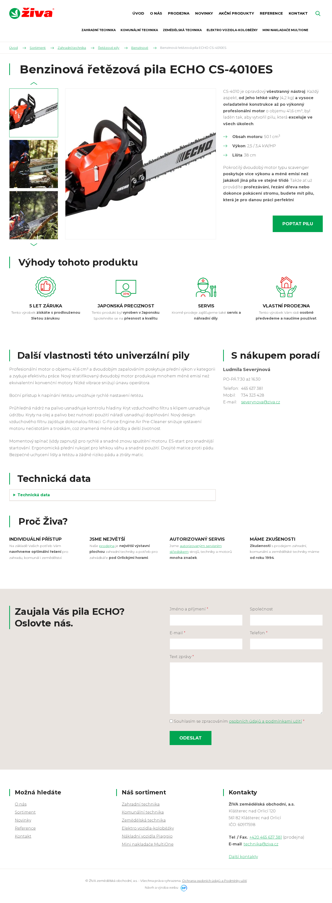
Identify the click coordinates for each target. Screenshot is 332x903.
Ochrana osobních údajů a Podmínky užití (214, 881)
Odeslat (190, 738)
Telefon (259, 633)
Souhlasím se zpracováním (239, 721)
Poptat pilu (297, 223)
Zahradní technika (141, 804)
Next (34, 244)
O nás (20, 804)
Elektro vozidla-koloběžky (148, 828)
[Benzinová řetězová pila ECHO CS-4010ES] (140, 163)
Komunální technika (143, 812)
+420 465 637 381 (265, 837)
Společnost (261, 609)
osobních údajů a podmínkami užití (265, 721)
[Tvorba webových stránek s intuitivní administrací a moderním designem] (183, 887)
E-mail (177, 633)
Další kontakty (243, 856)
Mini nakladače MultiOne (148, 844)
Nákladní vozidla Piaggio (147, 836)
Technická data (33, 495)
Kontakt (23, 836)
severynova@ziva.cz (260, 402)
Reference (25, 828)
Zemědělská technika (144, 820)
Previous (34, 83)
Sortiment (25, 812)
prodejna (106, 546)
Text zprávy (182, 656)
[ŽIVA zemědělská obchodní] (31, 13)
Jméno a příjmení (189, 609)
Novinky (23, 820)
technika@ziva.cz (261, 844)
